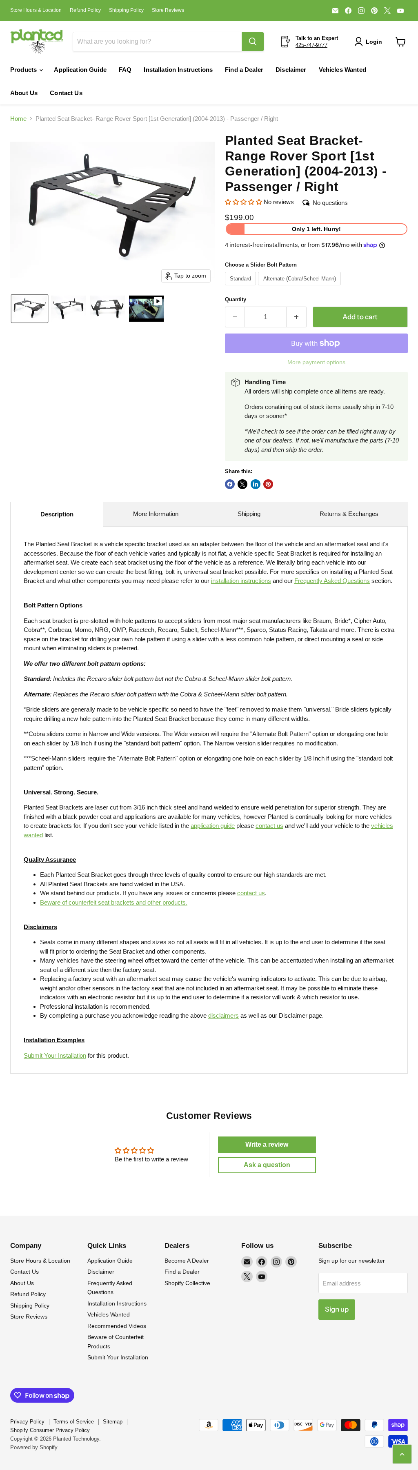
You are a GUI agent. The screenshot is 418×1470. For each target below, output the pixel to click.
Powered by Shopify (34, 1447)
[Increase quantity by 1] (297, 317)
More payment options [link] (316, 362)
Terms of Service (73, 1422)
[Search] (253, 41)
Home (18, 118)
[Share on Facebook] (230, 484)
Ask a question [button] (267, 1164)
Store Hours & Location (36, 10)
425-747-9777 (311, 45)
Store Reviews (168, 10)
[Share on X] (242, 484)
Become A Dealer (187, 1260)
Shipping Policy (126, 10)
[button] (369, 42)
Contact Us (66, 92)
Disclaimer (291, 69)
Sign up (337, 1309)
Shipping (249, 513)
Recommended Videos (116, 1326)
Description (56, 514)
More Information (155, 513)
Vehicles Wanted (342, 69)
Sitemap (112, 1422)
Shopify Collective (187, 1283)
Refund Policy (85, 10)
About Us (24, 92)
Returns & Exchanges (349, 513)
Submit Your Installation (55, 1055)
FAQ (125, 69)
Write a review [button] (266, 1144)
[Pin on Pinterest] (268, 484)
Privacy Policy (27, 1422)
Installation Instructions (178, 69)
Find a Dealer (244, 69)
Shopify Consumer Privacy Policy (50, 1430)
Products (24, 69)
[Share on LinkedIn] (255, 484)
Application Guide (80, 69)
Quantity (235, 299)
